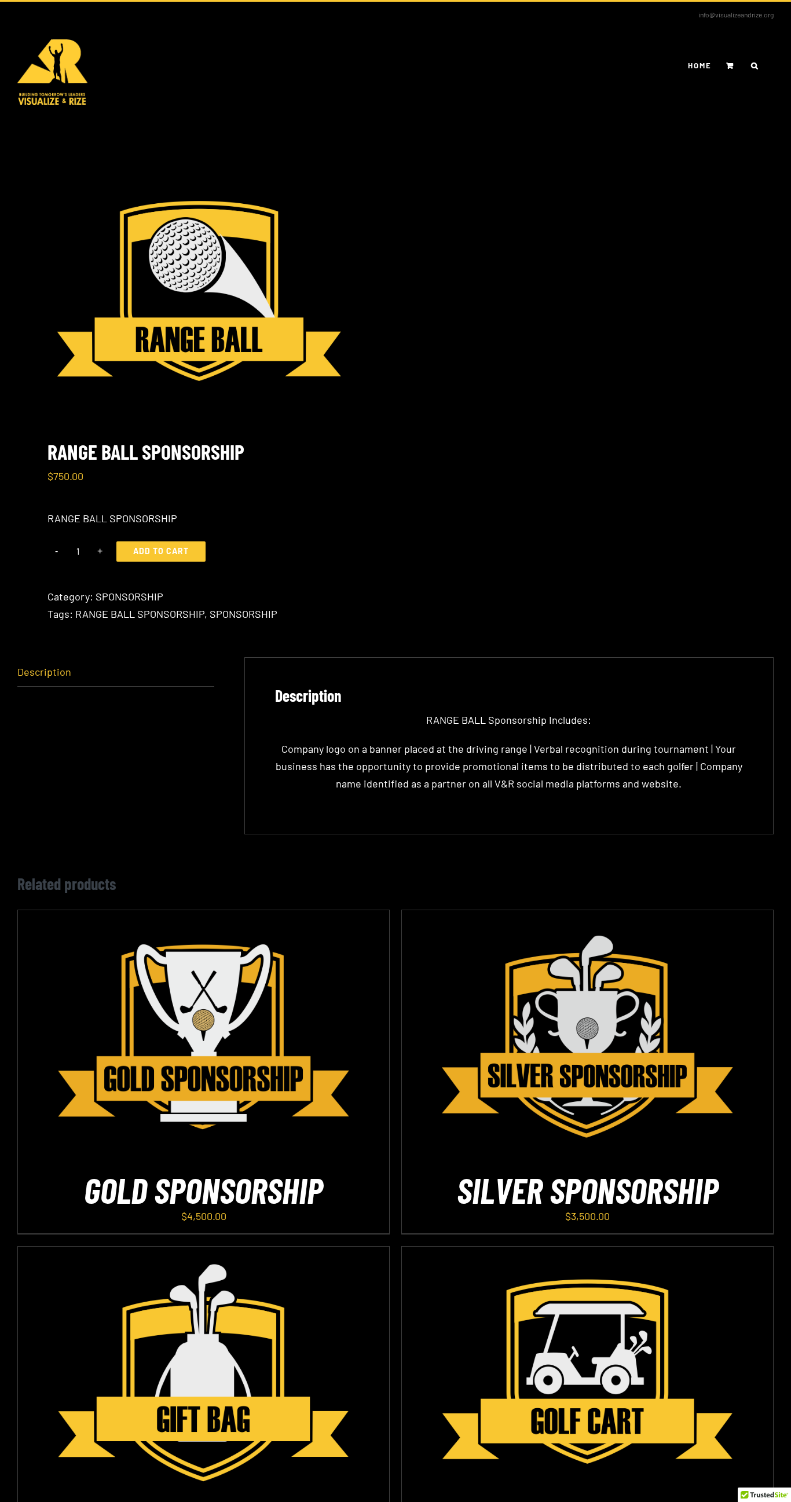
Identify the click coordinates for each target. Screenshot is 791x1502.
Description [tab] (44, 671)
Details (235, 1038)
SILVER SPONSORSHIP (588, 1189)
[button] (755, 65)
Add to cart (161, 551)
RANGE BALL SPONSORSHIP (139, 613)
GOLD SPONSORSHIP (203, 1189)
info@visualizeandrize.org (736, 14)
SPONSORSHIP (129, 596)
